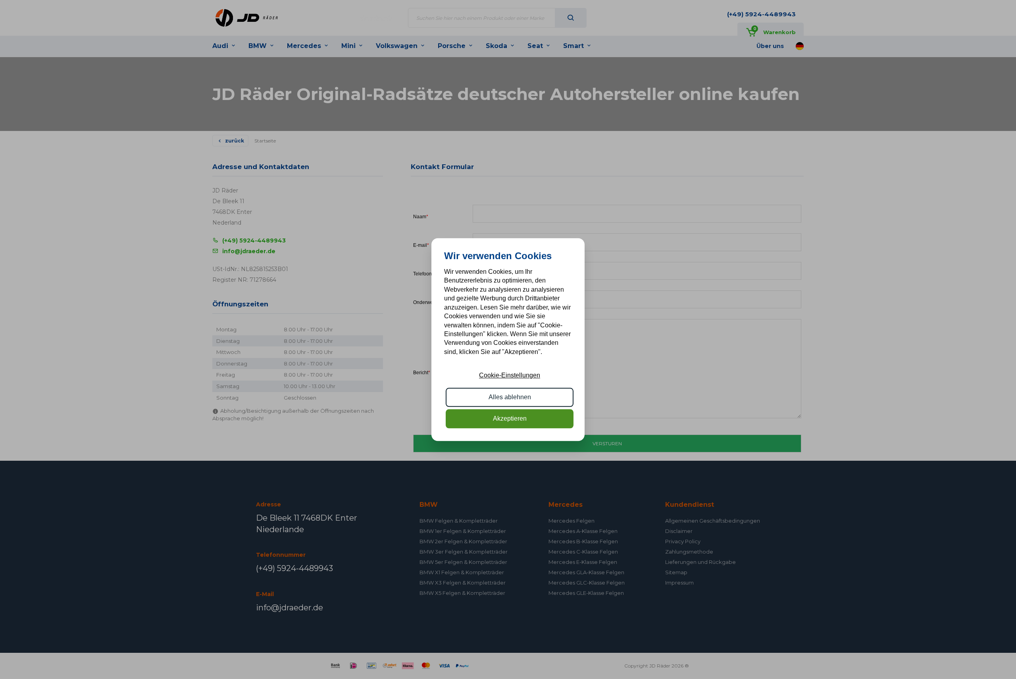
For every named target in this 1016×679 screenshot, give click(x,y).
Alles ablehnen (510, 397)
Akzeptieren (510, 418)
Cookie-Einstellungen (509, 375)
